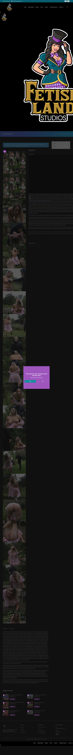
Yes (30, 381)
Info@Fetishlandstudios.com (17, 1)
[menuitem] (25, 7)
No (42, 381)
